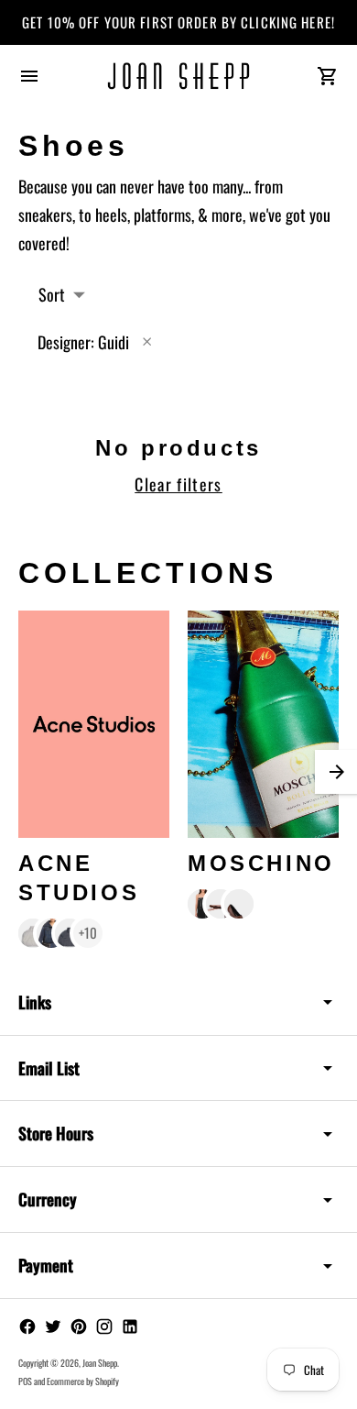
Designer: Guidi (83, 342)
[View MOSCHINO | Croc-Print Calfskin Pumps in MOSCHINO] (239, 904)
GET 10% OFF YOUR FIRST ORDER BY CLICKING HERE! (178, 22)
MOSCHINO (261, 863)
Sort (51, 294)
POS (25, 1381)
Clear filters (178, 484)
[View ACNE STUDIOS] (93, 724)
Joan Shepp (99, 1363)
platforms (162, 214)
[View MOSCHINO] (263, 724)
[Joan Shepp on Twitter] (53, 1326)
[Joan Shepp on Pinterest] (79, 1326)
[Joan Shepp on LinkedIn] (130, 1326)
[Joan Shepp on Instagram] (104, 1326)
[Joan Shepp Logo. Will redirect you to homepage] (178, 76)
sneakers (45, 214)
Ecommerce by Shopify (83, 1381)
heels (111, 214)
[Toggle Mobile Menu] (29, 76)
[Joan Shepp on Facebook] (27, 1326)
